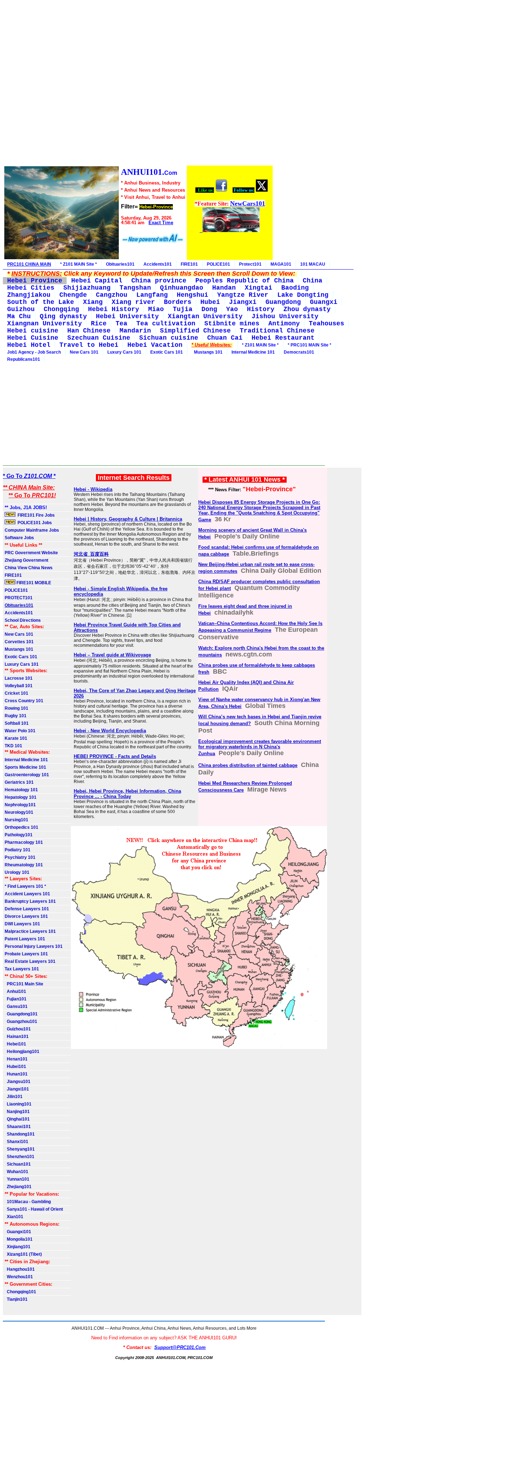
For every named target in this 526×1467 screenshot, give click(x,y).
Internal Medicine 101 (253, 352)
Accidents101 (157, 264)
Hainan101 (17, 1036)
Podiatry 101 (17, 849)
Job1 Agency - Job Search (34, 352)
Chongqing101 (20, 1291)
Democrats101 (299, 352)
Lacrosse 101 (19, 678)
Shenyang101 (20, 1149)
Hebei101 (15, 1044)
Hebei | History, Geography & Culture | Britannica (128, 519)
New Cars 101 (84, 352)
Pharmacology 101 (24, 842)
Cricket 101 (16, 693)
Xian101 (14, 1216)
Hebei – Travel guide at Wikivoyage (112, 655)
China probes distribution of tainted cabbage (247, 765)
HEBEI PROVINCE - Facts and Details (115, 756)
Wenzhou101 (19, 1276)
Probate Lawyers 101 (26, 953)
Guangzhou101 (21, 1021)
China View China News (29, 567)
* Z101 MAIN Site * (78, 264)
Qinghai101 (17, 1119)
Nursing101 (16, 819)
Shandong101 (20, 1134)
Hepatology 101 (20, 797)
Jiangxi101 (17, 1089)
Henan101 (16, 1059)
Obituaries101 (120, 264)
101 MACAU (312, 264)
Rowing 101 (16, 708)
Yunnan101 (17, 1179)
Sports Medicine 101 (25, 767)
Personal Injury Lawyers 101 (34, 946)
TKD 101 (13, 745)
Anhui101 (15, 991)
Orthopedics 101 (21, 827)
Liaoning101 (18, 1104)
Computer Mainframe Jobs (32, 530)
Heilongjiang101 (22, 1051)
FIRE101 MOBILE (33, 582)
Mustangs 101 (207, 352)
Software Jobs (20, 537)
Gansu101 (16, 1006)
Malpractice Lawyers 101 (30, 931)
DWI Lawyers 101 (22, 923)
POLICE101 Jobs (34, 522)
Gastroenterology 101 (27, 774)
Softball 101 (17, 723)
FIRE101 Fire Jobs (35, 515)
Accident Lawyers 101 (27, 893)
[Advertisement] (138, 84)
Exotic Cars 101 (166, 352)
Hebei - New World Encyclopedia (110, 730)
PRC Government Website (31, 552)
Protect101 (250, 264)
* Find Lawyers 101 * (25, 886)
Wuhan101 (16, 1171)
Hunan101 (16, 1074)
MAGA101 (281, 264)
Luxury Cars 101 (124, 352)
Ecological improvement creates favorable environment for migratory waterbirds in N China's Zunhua (259, 747)
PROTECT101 (19, 597)
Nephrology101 (20, 804)
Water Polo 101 (20, 730)
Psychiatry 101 (20, 857)
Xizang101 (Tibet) (23, 1254)
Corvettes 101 (19, 641)
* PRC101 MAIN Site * (309, 345)
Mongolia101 (19, 1239)
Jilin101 (14, 1096)
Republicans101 (23, 359)
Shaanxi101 (18, 1126)
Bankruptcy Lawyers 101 (30, 901)
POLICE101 (218, 264)
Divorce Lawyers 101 (26, 916)
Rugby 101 (15, 715)
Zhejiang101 (18, 1186)
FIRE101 (189, 264)
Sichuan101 (18, 1164)
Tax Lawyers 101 (22, 968)
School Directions (23, 620)
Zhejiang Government (26, 560)
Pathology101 (19, 834)
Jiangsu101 (17, 1081)
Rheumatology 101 (24, 864)
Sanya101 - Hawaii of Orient (34, 1209)
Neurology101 (19, 812)
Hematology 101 (21, 789)
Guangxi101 (18, 1231)
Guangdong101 (21, 1013)
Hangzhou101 (20, 1269)
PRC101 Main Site (24, 983)
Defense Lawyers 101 (27, 908)
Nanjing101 (17, 1111)
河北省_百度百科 (91, 554)
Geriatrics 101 (19, 782)
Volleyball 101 (19, 685)
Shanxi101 (16, 1141)
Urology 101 (17, 872)
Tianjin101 (16, 1299)
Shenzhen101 (19, 1156)
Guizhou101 (18, 1029)
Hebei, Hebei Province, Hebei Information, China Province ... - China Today (127, 793)
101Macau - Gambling (28, 1201)
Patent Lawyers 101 (25, 938)
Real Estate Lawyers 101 (30, 961)
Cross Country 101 (24, 700)
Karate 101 (16, 738)
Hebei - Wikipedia (93, 489)
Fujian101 (15, 998)
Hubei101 (15, 1066)
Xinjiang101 (17, 1246)
